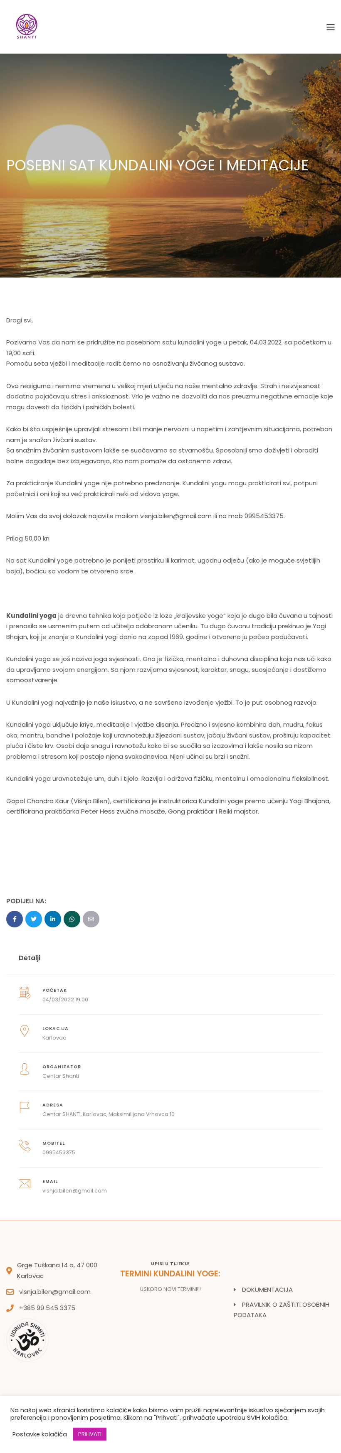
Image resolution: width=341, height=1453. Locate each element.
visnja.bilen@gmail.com (55, 1291)
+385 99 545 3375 (47, 1307)
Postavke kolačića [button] (39, 1434)
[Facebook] (14, 919)
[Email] (91, 919)
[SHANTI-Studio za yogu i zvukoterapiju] (27, 26)
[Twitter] (33, 919)
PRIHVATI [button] (89, 1434)
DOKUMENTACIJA (267, 1289)
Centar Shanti (60, 1075)
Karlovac (54, 1037)
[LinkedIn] (52, 919)
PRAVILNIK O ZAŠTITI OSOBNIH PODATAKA (281, 1310)
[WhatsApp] (72, 919)
